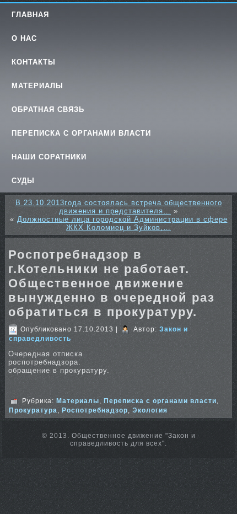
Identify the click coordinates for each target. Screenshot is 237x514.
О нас (24, 38)
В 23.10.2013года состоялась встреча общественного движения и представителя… (118, 207)
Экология (150, 410)
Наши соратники (49, 157)
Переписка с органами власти (81, 133)
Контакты (34, 62)
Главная (30, 14)
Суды (23, 180)
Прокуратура (33, 410)
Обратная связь (48, 109)
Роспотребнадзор (95, 410)
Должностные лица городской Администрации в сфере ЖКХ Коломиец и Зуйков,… (122, 223)
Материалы (37, 86)
